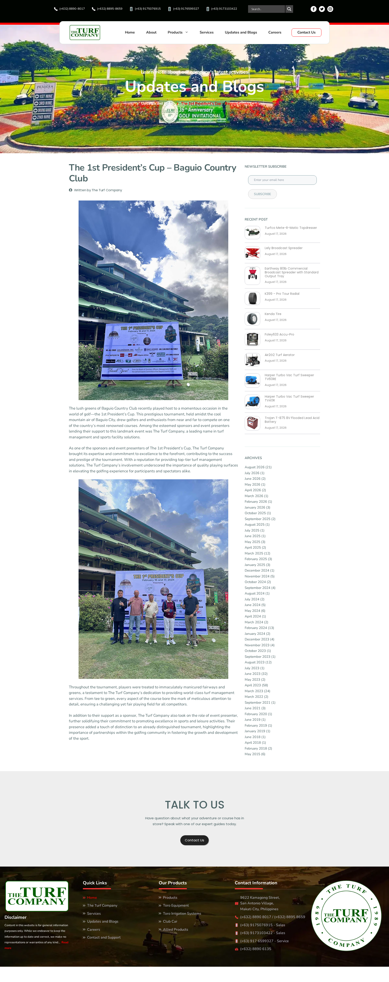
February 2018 (256, 748)
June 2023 (252, 673)
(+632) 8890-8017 (72, 9)
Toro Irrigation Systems (182, 913)
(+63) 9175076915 (148, 9)
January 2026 (255, 507)
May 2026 (252, 484)
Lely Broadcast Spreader (284, 248)
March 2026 (254, 496)
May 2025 (252, 542)
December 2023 (257, 639)
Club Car (170, 921)
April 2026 (253, 490)
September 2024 (257, 588)
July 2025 (252, 530)
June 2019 (252, 719)
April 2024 (253, 616)
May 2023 (252, 679)
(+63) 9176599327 (186, 9)
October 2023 (255, 651)
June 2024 (252, 605)
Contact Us (306, 32)
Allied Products (175, 929)
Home (130, 32)
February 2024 (256, 628)
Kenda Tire (273, 314)
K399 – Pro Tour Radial (282, 294)
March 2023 (254, 691)
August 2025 (255, 524)
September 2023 (257, 656)
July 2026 (252, 473)
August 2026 (255, 467)
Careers (274, 32)
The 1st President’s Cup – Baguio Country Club (220, 103)
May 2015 (252, 754)
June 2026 (252, 478)
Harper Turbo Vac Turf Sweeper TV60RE (289, 377)
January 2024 (255, 633)
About (151, 32)
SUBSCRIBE (262, 194)
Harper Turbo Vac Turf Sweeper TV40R (289, 398)
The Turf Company (102, 905)
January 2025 (255, 565)
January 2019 (255, 731)
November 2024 (257, 576)
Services (207, 32)
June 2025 (252, 536)
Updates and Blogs (241, 32)
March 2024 (254, 622)
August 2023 (255, 662)
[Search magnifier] (289, 9)
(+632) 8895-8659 (109, 9)
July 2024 (252, 599)
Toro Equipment (176, 905)
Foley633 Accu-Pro (279, 334)
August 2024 (255, 593)
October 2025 (255, 513)
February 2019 (256, 725)
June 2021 (252, 708)
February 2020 (256, 714)
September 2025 (257, 519)
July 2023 (252, 668)
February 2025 (256, 559)
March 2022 (254, 696)
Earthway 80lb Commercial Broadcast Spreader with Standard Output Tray (292, 272)
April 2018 (253, 742)
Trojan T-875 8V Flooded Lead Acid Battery (292, 420)
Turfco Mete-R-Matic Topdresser (291, 228)
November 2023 (257, 645)
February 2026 (256, 501)
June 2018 (252, 737)
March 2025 (254, 553)
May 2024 (252, 610)
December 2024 (257, 570)
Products (175, 32)
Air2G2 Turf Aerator (280, 355)
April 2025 (253, 547)
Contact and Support (104, 937)
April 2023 (253, 685)
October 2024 (255, 582)
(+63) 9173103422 (224, 9)
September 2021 (257, 702)
